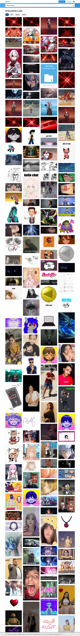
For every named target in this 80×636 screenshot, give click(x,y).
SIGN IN (69, 1)
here (62, 634)
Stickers (17, 14)
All (7, 14)
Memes (24, 14)
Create (62, 1)
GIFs (12, 14)
